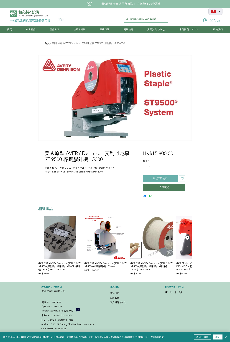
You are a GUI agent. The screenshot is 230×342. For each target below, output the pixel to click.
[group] (115, 247)
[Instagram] (180, 292)
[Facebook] (175, 292)
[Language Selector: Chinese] (215, 11)
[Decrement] (145, 167)
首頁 (47, 43)
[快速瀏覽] (59, 237)
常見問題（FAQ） (119, 302)
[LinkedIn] (171, 292)
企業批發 (114, 297)
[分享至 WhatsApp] (151, 196)
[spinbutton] (150, 167)
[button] (218, 20)
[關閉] (226, 336)
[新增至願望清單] (182, 178)
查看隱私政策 (157, 337)
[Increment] (154, 167)
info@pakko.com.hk (63, 315)
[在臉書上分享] (145, 196)
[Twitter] (166, 292)
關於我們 (114, 293)
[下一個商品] (187, 238)
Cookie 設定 (202, 337)
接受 (217, 337)
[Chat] (78, 310)
